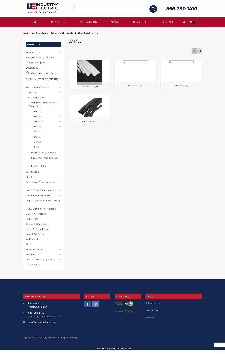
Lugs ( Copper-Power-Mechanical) (43, 200)
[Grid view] (194, 51)
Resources (140, 22)
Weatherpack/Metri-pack (38, 195)
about (115, 22)
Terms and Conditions (104, 348)
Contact (167, 22)
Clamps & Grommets (36, 223)
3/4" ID (37, 141)
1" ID (36, 146)
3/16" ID (38, 121)
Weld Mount (32, 239)
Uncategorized (33, 264)
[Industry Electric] (42, 12)
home (33, 22)
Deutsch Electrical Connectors (41, 190)
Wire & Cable (32, 171)
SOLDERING (32, 67)
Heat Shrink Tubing (39, 33)
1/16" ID (38, 111)
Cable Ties (31, 92)
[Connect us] (87, 304)
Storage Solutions (35, 249)
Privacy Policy (124, 348)
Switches (30, 254)
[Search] (153, 9)
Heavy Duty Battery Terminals (41, 208)
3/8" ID (37, 131)
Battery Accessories (36, 213)
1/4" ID (37, 126)
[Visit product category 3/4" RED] (181, 62)
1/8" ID (37, 116)
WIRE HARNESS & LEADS (43, 73)
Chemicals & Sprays (36, 62)
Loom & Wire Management (39, 259)
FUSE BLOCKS (33, 52)
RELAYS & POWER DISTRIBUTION (43, 79)
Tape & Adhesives (35, 234)
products (58, 22)
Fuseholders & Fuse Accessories (42, 181)
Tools (29, 244)
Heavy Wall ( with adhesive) (44, 157)
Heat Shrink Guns (39, 166)
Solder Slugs (32, 218)
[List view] (199, 51)
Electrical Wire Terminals (38, 87)
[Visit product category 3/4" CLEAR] (135, 62)
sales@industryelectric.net (42, 322)
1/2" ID (37, 136)
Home (25, 33)
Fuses (29, 176)
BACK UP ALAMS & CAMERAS (41, 57)
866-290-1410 (181, 8)
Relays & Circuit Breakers (38, 229)
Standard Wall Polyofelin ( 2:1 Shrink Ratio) (70, 33)
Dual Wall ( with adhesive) (43, 152)
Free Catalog (88, 22)
